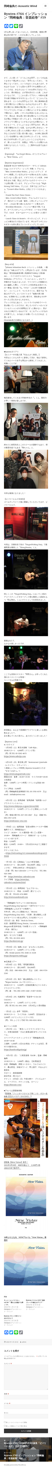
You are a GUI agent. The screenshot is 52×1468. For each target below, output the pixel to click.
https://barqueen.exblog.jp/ (15, 955)
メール (7, 1403)
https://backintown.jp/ (13, 941)
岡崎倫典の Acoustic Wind (20, 6)
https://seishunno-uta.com (15, 821)
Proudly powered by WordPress (15, 1465)
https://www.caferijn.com (15, 756)
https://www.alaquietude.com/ (17, 774)
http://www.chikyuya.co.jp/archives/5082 (21, 806)
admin (24, 1342)
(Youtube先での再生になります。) (18, 320)
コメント (8, 1363)
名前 (6, 1394)
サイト (6, 1413)
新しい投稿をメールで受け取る (16, 1426)
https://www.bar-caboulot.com (21, 876)
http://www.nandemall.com (16, 897)
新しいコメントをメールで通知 (16, 1422)
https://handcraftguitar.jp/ (15, 1049)
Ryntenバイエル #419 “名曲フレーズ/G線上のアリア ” (35, 1301)
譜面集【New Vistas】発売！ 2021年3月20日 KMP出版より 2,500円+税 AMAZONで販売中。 (22, 1165)
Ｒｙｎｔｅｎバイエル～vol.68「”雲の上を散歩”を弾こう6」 (13, 1302)
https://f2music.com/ (13, 1084)
